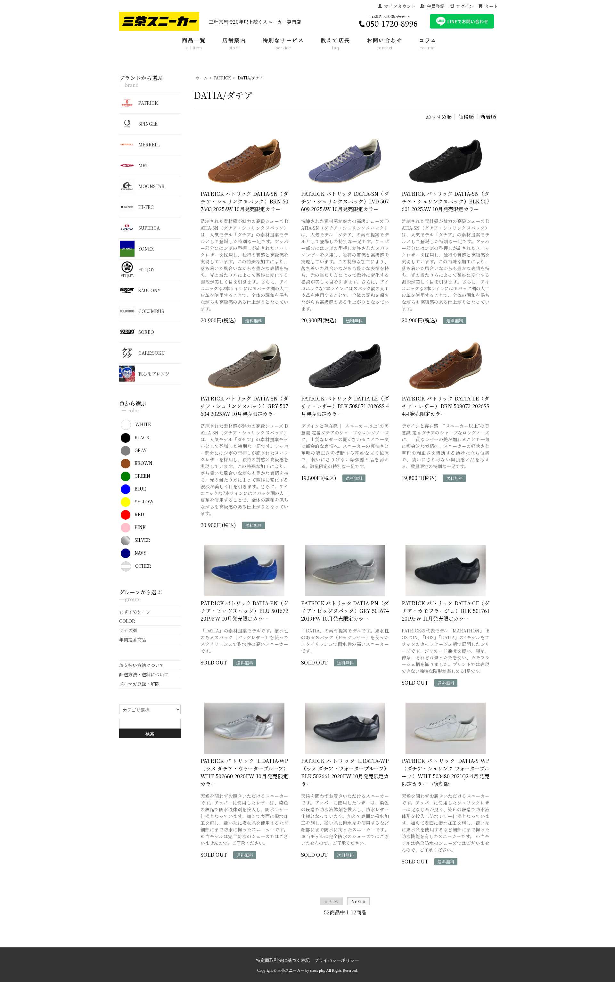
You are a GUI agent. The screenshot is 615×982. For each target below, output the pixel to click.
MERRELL (149, 144)
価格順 (466, 116)
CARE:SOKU (151, 353)
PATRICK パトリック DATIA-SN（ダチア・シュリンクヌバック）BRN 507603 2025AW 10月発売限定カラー (244, 201)
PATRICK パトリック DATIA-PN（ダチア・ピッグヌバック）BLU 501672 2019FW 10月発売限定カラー (244, 610)
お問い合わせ (384, 44)
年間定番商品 (132, 639)
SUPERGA (149, 228)
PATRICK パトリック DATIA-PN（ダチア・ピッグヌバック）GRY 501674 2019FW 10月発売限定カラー (345, 610)
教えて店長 (335, 44)
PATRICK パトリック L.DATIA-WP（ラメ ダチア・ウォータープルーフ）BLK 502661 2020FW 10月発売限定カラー (345, 772)
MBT (143, 165)
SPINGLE (148, 123)
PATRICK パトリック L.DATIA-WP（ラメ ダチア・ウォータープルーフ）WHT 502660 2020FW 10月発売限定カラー (244, 772)
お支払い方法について (141, 665)
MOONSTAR (151, 186)
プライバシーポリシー (336, 960)
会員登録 (436, 6)
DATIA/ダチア (250, 77)
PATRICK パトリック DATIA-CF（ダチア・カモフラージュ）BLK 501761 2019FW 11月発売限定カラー (445, 610)
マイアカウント (399, 6)
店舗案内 (234, 44)
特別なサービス (283, 44)
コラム (428, 44)
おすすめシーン (135, 611)
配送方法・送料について (143, 674)
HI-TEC (146, 207)
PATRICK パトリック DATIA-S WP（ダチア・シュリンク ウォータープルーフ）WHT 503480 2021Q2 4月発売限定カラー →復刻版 (445, 772)
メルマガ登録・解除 (139, 683)
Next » (358, 901)
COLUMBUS (151, 311)
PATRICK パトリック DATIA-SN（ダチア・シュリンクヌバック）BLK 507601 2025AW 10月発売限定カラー (445, 201)
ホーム (201, 77)
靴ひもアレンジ (153, 373)
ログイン (464, 6)
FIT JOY (146, 269)
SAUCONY (149, 290)
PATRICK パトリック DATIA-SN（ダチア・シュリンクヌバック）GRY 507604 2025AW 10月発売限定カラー (244, 406)
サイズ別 (128, 630)
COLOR (127, 621)
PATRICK (222, 77)
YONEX (146, 248)
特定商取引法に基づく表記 (283, 960)
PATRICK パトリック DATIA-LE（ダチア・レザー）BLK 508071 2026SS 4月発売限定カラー (345, 406)
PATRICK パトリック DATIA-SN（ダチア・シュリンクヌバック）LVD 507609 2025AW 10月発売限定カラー (345, 201)
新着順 (488, 116)
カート (491, 6)
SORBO (146, 332)
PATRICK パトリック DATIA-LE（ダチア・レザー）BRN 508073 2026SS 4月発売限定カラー (445, 406)
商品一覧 (194, 44)
